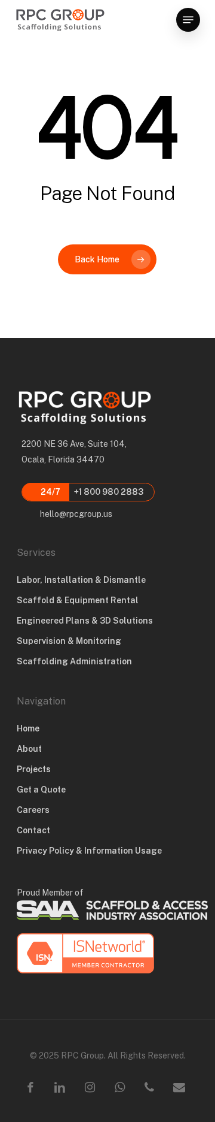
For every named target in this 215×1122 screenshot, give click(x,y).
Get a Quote (41, 789)
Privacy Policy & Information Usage (89, 850)
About (29, 749)
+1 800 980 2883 (91, 492)
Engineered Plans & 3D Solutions (85, 620)
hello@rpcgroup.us (75, 514)
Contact (33, 830)
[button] (188, 20)
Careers (33, 810)
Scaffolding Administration (74, 661)
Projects (34, 769)
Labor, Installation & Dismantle (81, 580)
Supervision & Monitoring (69, 641)
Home (28, 728)
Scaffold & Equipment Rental (78, 600)
